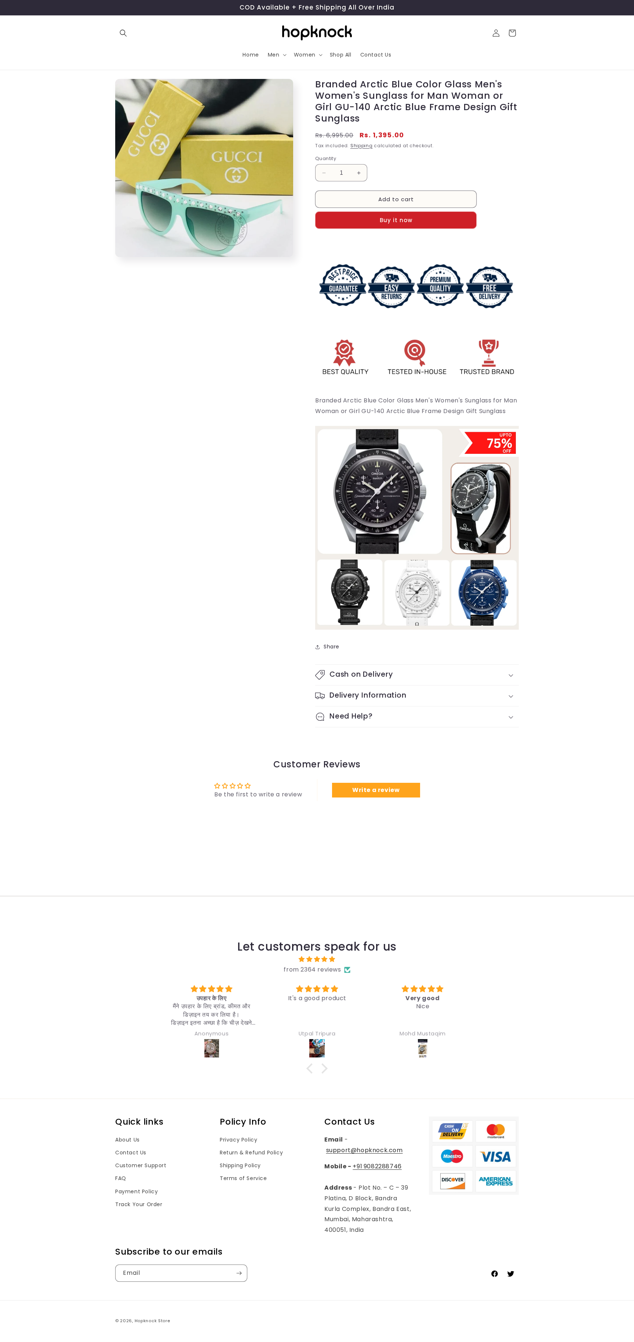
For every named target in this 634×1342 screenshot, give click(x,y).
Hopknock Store (152, 1321)
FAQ (120, 1178)
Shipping (361, 145)
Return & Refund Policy (251, 1152)
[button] (123, 33)
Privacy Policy (238, 1139)
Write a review (376, 790)
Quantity (325, 158)
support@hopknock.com (364, 1150)
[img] (317, 959)
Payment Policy (136, 1191)
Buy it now (396, 220)
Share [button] (331, 646)
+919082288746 (377, 1166)
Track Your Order (139, 1204)
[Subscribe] (239, 1273)
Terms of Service (243, 1178)
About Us (127, 1139)
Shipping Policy (240, 1165)
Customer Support (141, 1165)
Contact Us (130, 1152)
